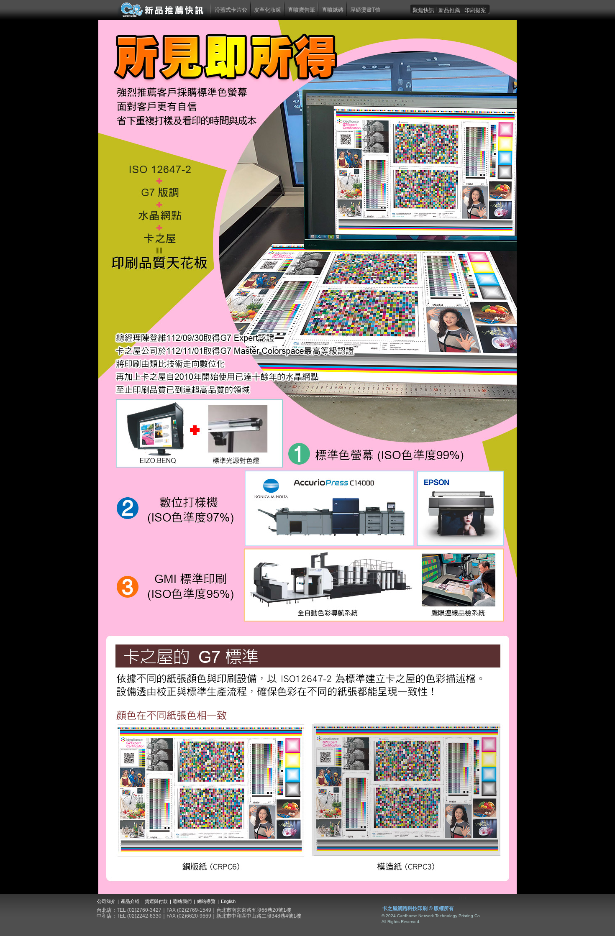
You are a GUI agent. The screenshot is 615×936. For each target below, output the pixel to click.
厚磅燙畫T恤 (365, 10)
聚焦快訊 (423, 10)
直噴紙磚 (332, 10)
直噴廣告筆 (301, 10)
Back (462, 898)
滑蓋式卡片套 (231, 10)
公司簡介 (106, 901)
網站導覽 (206, 901)
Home (396, 898)
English (228, 901)
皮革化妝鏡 (267, 10)
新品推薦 (449, 10)
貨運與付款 (156, 901)
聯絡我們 (182, 901)
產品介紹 (130, 901)
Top (429, 898)
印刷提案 (475, 10)
